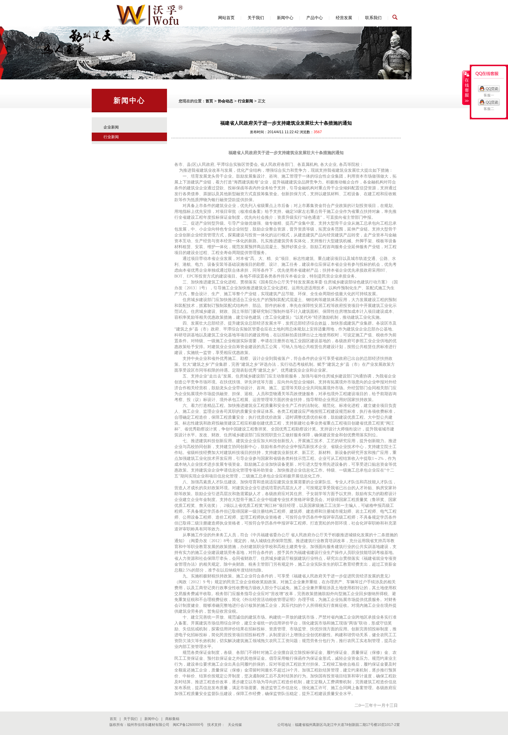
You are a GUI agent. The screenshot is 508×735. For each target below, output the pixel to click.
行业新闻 (111, 137)
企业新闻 (111, 127)
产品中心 (314, 17)
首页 (209, 101)
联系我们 (373, 17)
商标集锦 (172, 719)
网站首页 (226, 17)
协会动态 (225, 101)
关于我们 (256, 17)
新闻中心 (285, 17)
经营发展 (344, 17)
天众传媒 (235, 725)
